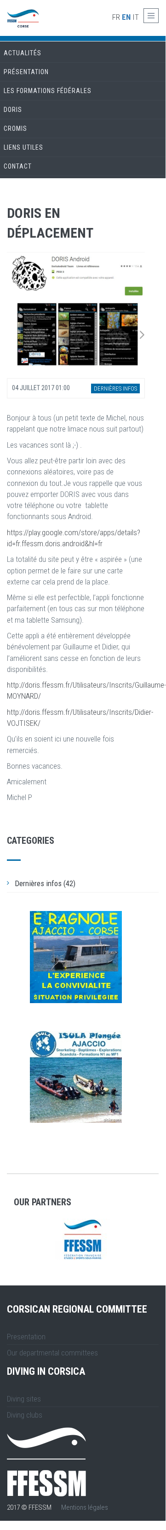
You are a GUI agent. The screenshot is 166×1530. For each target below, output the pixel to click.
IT (135, 17)
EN (126, 17)
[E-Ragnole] (76, 957)
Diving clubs (24, 1414)
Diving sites (24, 1398)
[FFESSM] (82, 1239)
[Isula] (76, 1077)
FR (116, 17)
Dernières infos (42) (45, 883)
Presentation (26, 1336)
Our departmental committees (52, 1352)
